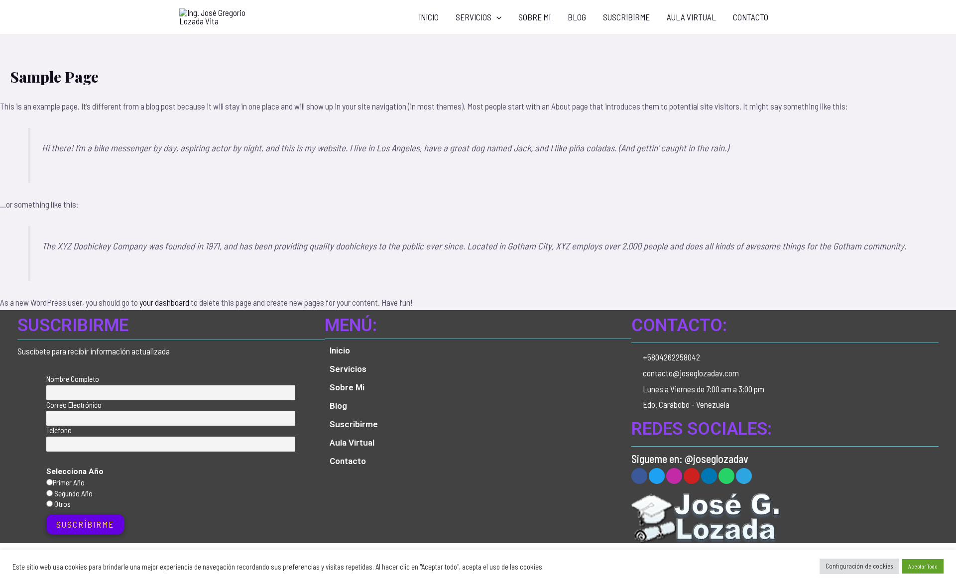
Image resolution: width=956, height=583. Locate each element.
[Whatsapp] (726, 476)
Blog (577, 17)
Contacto (750, 17)
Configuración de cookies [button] (859, 566)
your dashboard (164, 302)
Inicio (429, 17)
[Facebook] (639, 476)
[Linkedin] (709, 476)
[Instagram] (674, 476)
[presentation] (496, 16)
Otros (62, 503)
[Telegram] (744, 476)
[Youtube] (692, 476)
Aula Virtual (691, 17)
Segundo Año (73, 493)
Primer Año (69, 482)
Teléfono (59, 430)
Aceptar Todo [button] (923, 566)
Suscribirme (626, 17)
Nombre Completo (72, 378)
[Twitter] (657, 476)
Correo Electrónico (74, 404)
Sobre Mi (534, 17)
